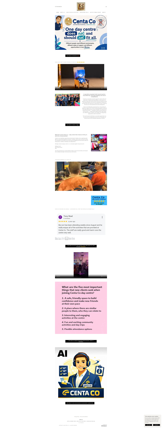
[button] (106, 6)
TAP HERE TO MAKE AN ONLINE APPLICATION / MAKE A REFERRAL (81, 341)
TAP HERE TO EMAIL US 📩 (72, 124)
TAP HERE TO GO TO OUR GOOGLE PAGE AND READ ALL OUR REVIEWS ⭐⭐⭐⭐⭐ (81, 246)
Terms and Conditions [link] (84, 416)
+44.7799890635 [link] (81, 422)
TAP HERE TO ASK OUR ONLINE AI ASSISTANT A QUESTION (80, 403)
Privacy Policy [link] (76, 416)
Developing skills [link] (84, 12)
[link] (81, 6)
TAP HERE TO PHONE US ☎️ (73, 55)
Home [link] (57, 12)
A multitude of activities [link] (72, 12)
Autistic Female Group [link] (95, 12)
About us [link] (62, 12)
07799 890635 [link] (58, 6)
